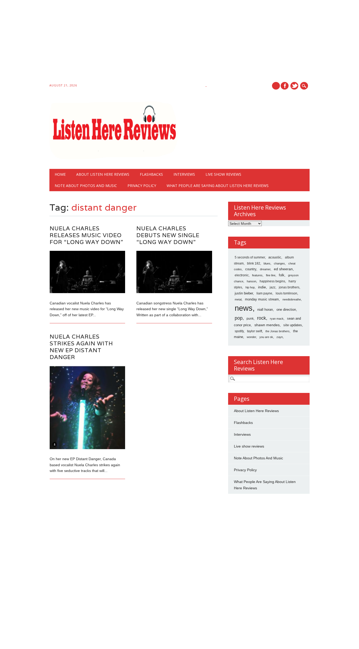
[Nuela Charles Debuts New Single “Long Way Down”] (174, 292)
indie (262, 287)
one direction (286, 309)
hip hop (250, 287)
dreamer (265, 269)
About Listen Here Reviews (102, 174)
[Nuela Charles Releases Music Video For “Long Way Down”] (87, 292)
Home (60, 174)
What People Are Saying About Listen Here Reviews (218, 185)
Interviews (184, 174)
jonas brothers (289, 287)
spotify (239, 331)
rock (261, 318)
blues (267, 263)
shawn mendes (267, 325)
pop (239, 318)
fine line (270, 275)
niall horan (265, 309)
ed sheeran (283, 269)
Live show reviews (223, 174)
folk (281, 275)
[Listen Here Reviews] (113, 158)
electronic (242, 275)
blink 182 (253, 263)
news (244, 308)
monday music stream (262, 299)
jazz (272, 287)
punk (250, 318)
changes (279, 263)
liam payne (264, 293)
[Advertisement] (157, 42)
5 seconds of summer (250, 257)
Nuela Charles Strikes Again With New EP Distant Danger (81, 347)
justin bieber (244, 293)
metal (238, 299)
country (250, 269)
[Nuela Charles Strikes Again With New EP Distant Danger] (87, 448)
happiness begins (272, 281)
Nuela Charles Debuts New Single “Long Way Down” (167, 235)
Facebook (285, 86)
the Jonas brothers (277, 331)
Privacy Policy (141, 185)
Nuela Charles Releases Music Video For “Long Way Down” (86, 235)
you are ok (266, 337)
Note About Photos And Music (86, 185)
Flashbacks (151, 174)
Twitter (294, 86)
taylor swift (254, 331)
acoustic (274, 257)
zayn (279, 337)
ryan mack (277, 318)
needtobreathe (292, 299)
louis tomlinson (286, 293)
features (257, 275)
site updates (292, 325)
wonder (251, 337)
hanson (251, 281)
